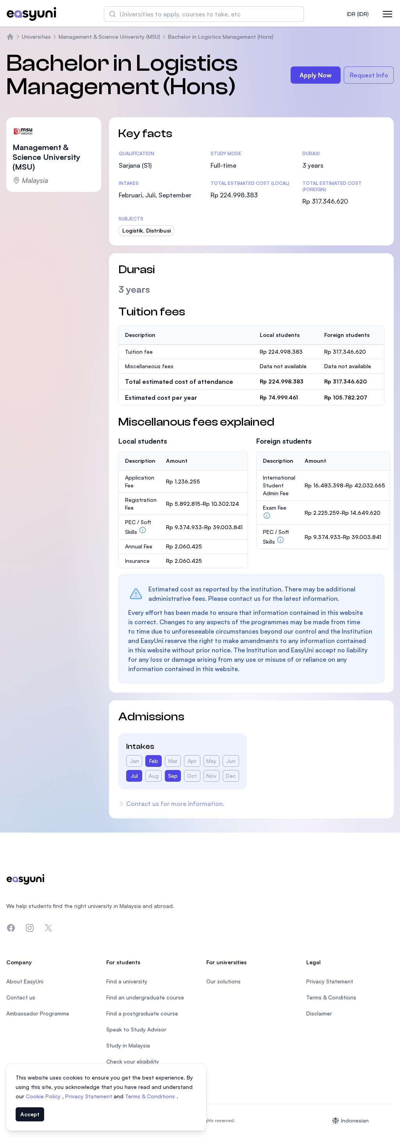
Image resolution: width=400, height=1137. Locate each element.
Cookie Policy (44, 1096)
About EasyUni (24, 981)
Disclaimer (319, 1013)
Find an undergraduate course (145, 997)
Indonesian (355, 1120)
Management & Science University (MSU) (109, 36)
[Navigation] (387, 14)
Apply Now (316, 75)
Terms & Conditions (151, 1096)
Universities (36, 36)
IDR (358, 14)
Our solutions (223, 981)
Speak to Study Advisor (136, 1029)
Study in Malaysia (128, 1045)
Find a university (126, 981)
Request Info (369, 75)
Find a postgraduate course (142, 1013)
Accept (29, 1114)
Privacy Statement (89, 1096)
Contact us (20, 997)
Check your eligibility (132, 1061)
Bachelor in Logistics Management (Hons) (220, 36)
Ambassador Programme (37, 1013)
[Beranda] (10, 37)
